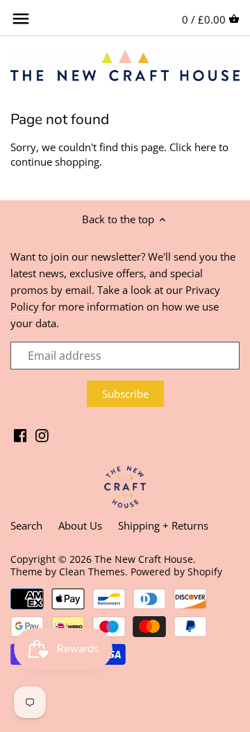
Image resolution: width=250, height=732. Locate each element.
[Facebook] (20, 434)
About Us (80, 525)
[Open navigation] (20, 18)
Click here (192, 147)
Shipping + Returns (163, 525)
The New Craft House (143, 559)
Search (26, 525)
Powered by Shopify (176, 572)
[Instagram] (42, 434)
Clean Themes (92, 572)
